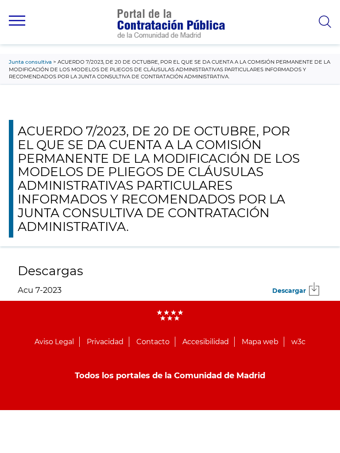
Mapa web (260, 342)
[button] (17, 20)
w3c (298, 342)
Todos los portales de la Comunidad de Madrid (170, 375)
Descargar (289, 291)
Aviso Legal (54, 342)
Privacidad (105, 342)
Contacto (153, 342)
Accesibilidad (205, 342)
